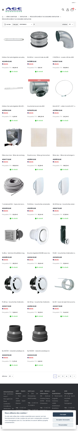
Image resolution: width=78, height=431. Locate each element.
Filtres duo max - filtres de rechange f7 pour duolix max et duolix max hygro (13, 155)
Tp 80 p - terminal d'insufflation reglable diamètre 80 (13, 253)
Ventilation (23, 16)
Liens (73, 2)
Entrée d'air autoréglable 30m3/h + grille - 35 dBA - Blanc (13, 106)
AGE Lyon (31, 391)
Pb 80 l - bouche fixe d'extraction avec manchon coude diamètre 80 (64, 253)
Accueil (2, 16)
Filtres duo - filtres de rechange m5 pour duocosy (64, 155)
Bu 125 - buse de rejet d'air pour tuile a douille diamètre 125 (64, 302)
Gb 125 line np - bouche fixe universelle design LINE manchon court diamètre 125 (64, 204)
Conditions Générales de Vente (9, 408)
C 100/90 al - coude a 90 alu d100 (63, 57)
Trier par (15, 24)
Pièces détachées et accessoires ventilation (44, 16)
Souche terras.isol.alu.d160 (35, 106)
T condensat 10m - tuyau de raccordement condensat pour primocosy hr (13, 204)
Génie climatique (11, 16)
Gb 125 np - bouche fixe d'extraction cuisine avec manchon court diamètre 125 (39, 302)
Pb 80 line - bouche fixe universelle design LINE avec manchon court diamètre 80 (39, 204)
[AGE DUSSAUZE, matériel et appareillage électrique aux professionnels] (14, 9)
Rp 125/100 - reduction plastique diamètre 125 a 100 (13, 351)
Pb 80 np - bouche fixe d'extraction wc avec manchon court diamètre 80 (13, 302)
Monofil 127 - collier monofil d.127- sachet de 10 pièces (64, 106)
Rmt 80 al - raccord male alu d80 (38, 57)
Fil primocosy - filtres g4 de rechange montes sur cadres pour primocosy (39, 155)
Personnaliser (63, 425)
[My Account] (68, 9)
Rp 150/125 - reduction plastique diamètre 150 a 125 (39, 351)
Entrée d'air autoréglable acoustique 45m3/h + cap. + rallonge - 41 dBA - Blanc (13, 57)
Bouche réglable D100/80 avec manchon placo (39, 253)
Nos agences (8, 399)
